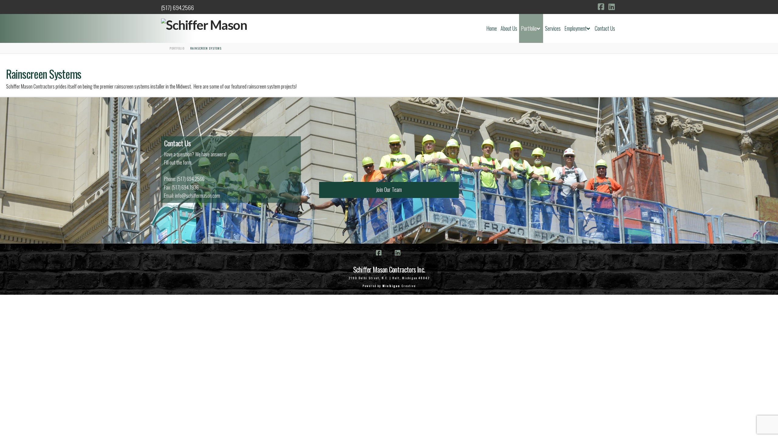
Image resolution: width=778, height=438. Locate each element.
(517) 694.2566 (177, 7)
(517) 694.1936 (185, 187)
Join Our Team (389, 189)
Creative (399, 285)
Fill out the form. (178, 162)
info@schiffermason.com (197, 195)
